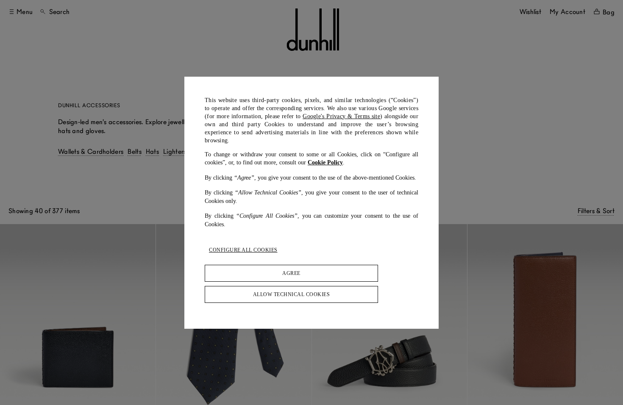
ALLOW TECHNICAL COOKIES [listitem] (291, 294)
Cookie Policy (325, 162)
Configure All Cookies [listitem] (243, 250)
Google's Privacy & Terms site (341, 116)
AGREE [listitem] (291, 273)
